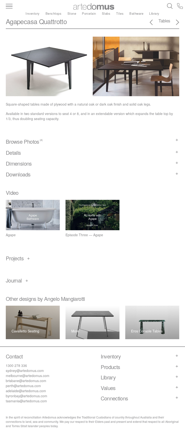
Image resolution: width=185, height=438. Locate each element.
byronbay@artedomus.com (26, 395)
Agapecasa (21, 21)
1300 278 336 (16, 365)
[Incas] (154, 23)
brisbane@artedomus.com (26, 380)
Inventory (33, 13)
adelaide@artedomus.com (26, 390)
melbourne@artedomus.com (27, 375)
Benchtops (54, 13)
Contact (14, 356)
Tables (164, 21)
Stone (71, 13)
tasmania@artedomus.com (26, 400)
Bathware (136, 13)
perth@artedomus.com (23, 385)
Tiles (120, 13)
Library (154, 13)
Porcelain (89, 13)
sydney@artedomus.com (25, 370)
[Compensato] (174, 23)
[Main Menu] (30, 6)
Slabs (106, 13)
